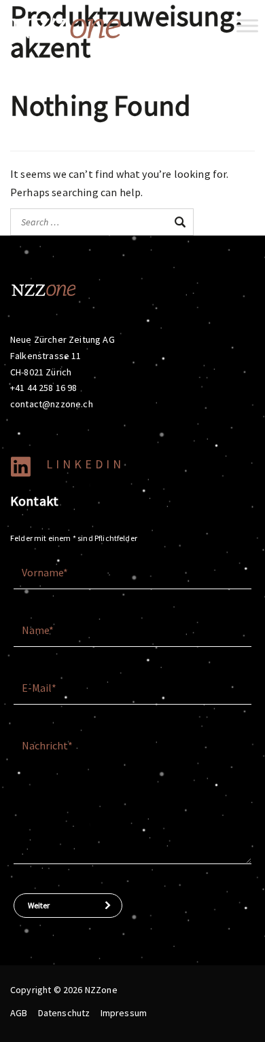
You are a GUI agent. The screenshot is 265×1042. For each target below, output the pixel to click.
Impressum (124, 1013)
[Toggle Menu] (247, 25)
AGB (18, 1013)
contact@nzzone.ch (51, 404)
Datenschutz (64, 1013)
